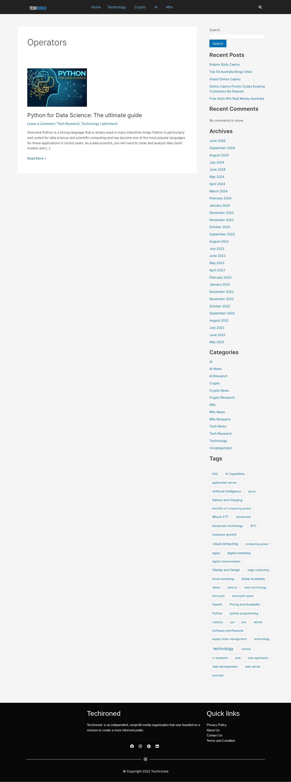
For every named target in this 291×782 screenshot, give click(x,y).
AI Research (218, 376)
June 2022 (217, 335)
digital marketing (239, 553)
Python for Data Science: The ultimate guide (84, 115)
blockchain (243, 517)
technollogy (261, 639)
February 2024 (220, 198)
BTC (253, 526)
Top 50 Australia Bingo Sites (230, 72)
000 (215, 474)
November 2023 (221, 220)
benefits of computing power (231, 508)
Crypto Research (222, 397)
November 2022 (221, 299)
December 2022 (221, 292)
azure (252, 491)
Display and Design (226, 570)
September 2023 (222, 234)
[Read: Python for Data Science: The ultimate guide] (57, 87)
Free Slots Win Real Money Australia (236, 98)
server (258, 622)
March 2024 (218, 191)
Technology (116, 7)
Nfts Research (220, 419)
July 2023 (216, 249)
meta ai (232, 587)
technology (223, 648)
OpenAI (217, 604)
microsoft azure (243, 596)
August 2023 (219, 241)
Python (217, 613)
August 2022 (219, 320)
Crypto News (219, 390)
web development (225, 666)
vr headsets (220, 658)
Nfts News (217, 412)
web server (253, 666)
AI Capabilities (235, 474)
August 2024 (219, 155)
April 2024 (217, 184)
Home (96, 7)
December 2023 (221, 213)
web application (258, 658)
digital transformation (226, 561)
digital (216, 553)
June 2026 (217, 141)
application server (224, 482)
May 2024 (216, 177)
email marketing (223, 579)
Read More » (36, 158)
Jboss (216, 587)
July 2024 (216, 162)
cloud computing (225, 544)
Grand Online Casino (225, 79)
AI (155, 7)
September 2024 (222, 148)
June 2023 (217, 256)
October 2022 (219, 306)
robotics (217, 622)
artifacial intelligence (226, 491)
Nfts (169, 7)
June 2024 (217, 169)
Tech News (217, 426)
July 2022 (216, 328)
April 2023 (217, 270)
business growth (224, 534)
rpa (232, 622)
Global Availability (253, 579)
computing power (257, 544)
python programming (244, 613)
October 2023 (219, 227)
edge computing (258, 570)
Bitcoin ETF (220, 517)
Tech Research (68, 124)
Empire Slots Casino (224, 64)
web (238, 658)
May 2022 (216, 342)
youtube (217, 675)
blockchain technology (227, 526)
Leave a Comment (40, 124)
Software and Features (227, 630)
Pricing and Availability (245, 604)
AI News (215, 369)
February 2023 (220, 277)
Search (214, 30)
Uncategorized (220, 448)
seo (243, 622)
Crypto (140, 7)
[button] (117, 7)
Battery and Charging (227, 500)
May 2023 (216, 263)
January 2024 (219, 205)
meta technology (255, 587)
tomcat (246, 649)
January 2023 (219, 284)
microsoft (218, 596)
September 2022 (222, 313)
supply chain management (229, 639)
